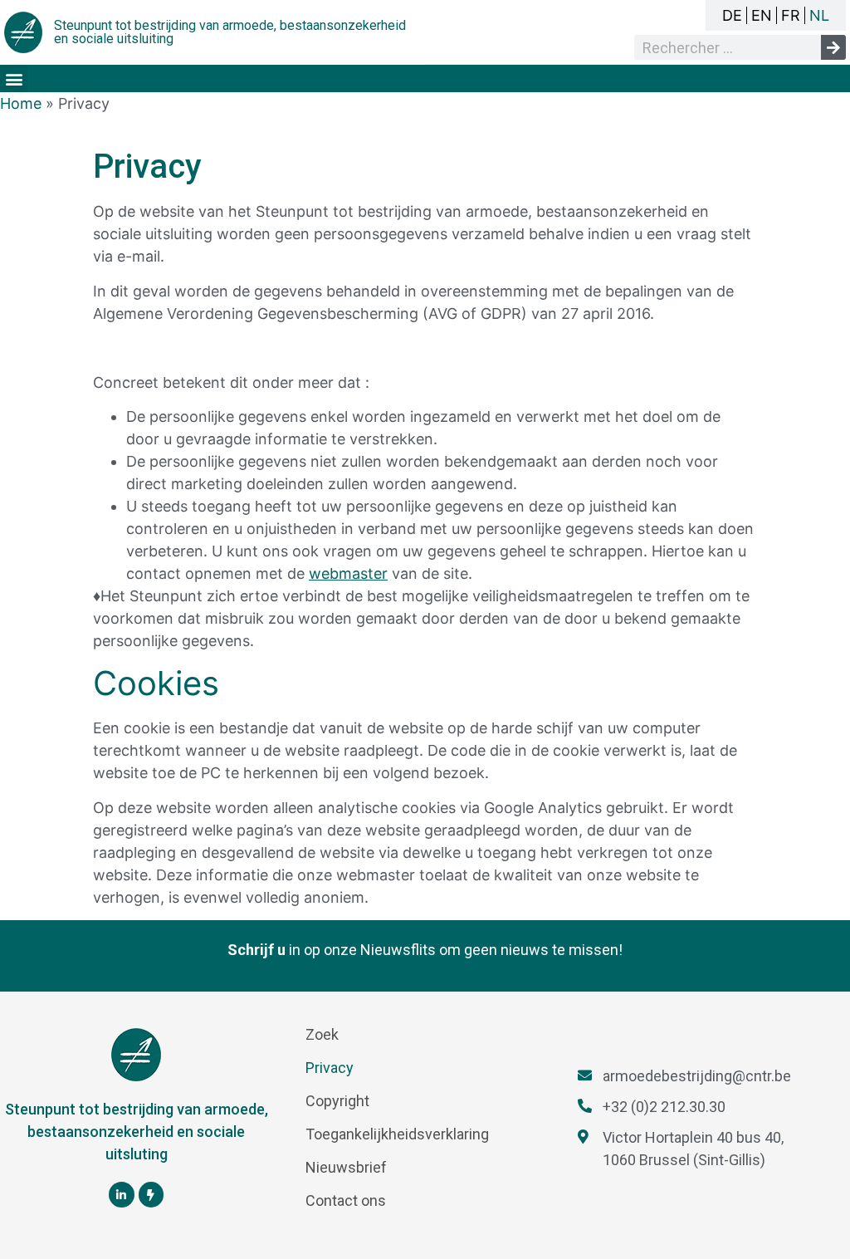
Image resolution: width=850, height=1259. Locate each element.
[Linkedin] (121, 1195)
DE (732, 15)
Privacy (329, 1067)
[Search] (833, 47)
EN (761, 15)
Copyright (337, 1101)
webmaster (348, 573)
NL (819, 15)
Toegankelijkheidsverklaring (397, 1134)
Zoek (322, 1034)
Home (21, 103)
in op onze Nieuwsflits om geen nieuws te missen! (425, 949)
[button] (13, 78)
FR (790, 15)
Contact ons (345, 1200)
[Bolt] (151, 1195)
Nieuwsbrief (346, 1167)
